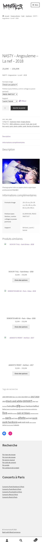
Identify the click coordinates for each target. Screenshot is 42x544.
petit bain (14, 418)
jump (8, 409)
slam (30, 422)
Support (5, 98)
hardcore (29, 406)
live (3, 126)
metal (9, 413)
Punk (22, 16)
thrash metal (10, 425)
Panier (32, 538)
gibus (13, 406)
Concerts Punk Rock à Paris (11, 489)
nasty (7, 126)
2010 (10, 397)
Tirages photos (15, 16)
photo (16, 126)
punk (24, 126)
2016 (29, 397)
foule (27, 124)
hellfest (36, 406)
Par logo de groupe (8, 455)
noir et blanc (23, 413)
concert (22, 124)
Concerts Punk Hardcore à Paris (13, 487)
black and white (14, 401)
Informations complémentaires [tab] (13, 142)
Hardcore (29, 16)
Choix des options (21, 280)
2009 (7, 397)
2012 (16, 397)
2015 (26, 397)
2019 (4, 401)
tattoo (4, 425)
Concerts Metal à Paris (10, 494)
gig (31, 124)
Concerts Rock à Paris (9, 497)
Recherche (21, 540)
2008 (3, 397)
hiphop (4, 409)
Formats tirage (7, 82)
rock (27, 422)
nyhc (3, 418)
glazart (23, 406)
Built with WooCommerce (11, 532)
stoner (34, 422)
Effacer (24, 101)
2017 (33, 396)
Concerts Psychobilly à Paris (12, 492)
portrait (29, 418)
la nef (34, 124)
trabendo (16, 425)
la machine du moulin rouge (17, 409)
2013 (19, 397)
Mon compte (7, 540)
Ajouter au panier (19, 108)
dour (34, 401)
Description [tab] (6, 136)
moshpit (14, 413)
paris (11, 126)
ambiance (16, 124)
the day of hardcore (33, 126)
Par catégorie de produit (10, 468)
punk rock (21, 422)
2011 (14, 397)
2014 (22, 397)
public (20, 126)
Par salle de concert (9, 462)
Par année (5, 465)
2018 (11, 124)
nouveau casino (34, 413)
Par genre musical (8, 460)
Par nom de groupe (8, 457)
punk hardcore (9, 422)
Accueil (7, 16)
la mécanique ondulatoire (30, 409)
